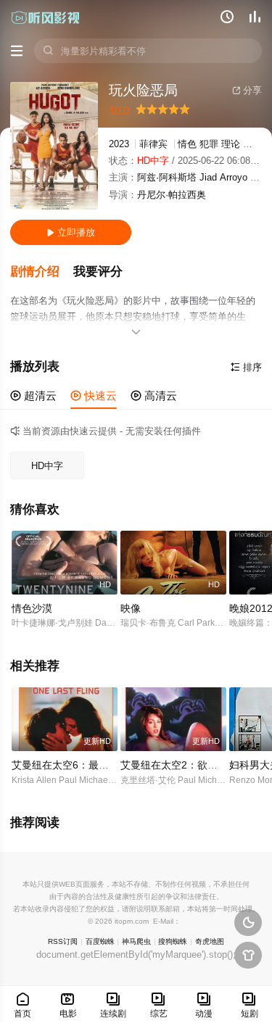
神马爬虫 (136, 941)
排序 (246, 367)
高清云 (154, 395)
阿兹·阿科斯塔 (167, 177)
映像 (130, 608)
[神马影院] (45, 17)
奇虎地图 (209, 941)
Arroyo (233, 177)
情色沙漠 (32, 608)
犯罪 (208, 143)
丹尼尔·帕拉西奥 (171, 194)
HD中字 (47, 465)
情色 (187, 143)
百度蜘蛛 (100, 941)
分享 (247, 90)
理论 (230, 143)
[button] (41, 271)
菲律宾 (153, 143)
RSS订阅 (63, 941)
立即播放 (70, 232)
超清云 (33, 395)
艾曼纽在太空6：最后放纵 (70, 765)
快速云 (93, 395)
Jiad (208, 177)
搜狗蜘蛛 (172, 941)
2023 (119, 143)
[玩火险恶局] (54, 146)
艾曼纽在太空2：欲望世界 (179, 765)
